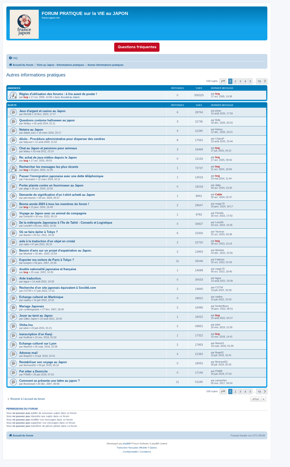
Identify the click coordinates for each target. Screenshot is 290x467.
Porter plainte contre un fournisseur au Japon (51, 185)
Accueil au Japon (70, 97)
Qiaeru (153, 447)
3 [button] (240, 81)
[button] (223, 81)
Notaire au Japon (31, 129)
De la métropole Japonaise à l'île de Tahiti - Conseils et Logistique (65, 222)
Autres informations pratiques (35, 74)
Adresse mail (28, 353)
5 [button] (250, 81)
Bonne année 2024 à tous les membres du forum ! (54, 204)
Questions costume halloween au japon (47, 120)
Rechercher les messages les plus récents (48, 167)
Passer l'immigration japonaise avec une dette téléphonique (61, 176)
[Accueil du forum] (24, 23)
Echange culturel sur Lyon (37, 343)
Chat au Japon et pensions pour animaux (48, 148)
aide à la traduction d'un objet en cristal (47, 241)
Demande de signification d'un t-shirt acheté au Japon (57, 194)
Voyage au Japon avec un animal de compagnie (52, 213)
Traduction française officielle (132, 447)
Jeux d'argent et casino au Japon (42, 111)
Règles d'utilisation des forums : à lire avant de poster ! (58, 94)
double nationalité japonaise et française (47, 269)
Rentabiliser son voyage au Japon (43, 362)
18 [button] (259, 81)
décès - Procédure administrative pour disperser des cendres (62, 139)
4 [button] (245, 81)
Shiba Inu (26, 325)
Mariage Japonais (31, 306)
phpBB (126, 443)
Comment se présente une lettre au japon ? (49, 380)
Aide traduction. (30, 278)
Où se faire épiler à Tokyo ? (38, 232)
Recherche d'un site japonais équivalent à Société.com (57, 287)
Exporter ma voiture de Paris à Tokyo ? (46, 260)
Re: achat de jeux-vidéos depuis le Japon (48, 157)
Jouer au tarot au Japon (36, 315)
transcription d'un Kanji (35, 334)
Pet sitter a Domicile (33, 371)
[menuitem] (13, 58)
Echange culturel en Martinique (41, 297)
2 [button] (235, 81)
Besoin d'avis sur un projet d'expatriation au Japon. (55, 250)
